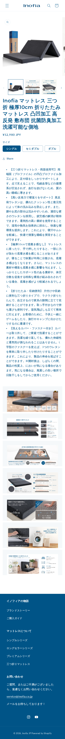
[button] (7, 5)
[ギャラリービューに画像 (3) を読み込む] (49, 87)
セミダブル (32, 148)
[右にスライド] (61, 88)
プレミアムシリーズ (18, 655)
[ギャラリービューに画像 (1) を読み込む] (15, 87)
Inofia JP (26, 733)
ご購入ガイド (14, 618)
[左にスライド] (3, 88)
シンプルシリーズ (17, 640)
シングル (11, 148)
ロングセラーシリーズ (20, 648)
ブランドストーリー (18, 610)
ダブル (52, 148)
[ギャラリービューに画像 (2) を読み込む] (32, 87)
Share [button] (10, 158)
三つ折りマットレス (18, 663)
